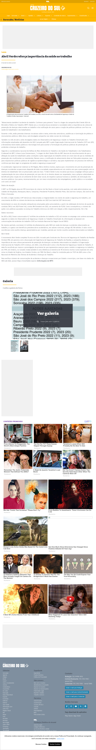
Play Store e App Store (73, 716)
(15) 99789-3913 (77, 676)
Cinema (5, 685)
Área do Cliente (5, 1)
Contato (92, 1)
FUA (35, 719)
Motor (4, 714)
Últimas (54, 19)
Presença (5, 726)
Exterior (5, 703)
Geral (22, 15)
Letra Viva (5, 708)
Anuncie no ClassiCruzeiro (41, 689)
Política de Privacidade (40, 677)
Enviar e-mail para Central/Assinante (77, 692)
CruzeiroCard (37, 703)
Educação (5, 693)
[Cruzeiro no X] (81, 706)
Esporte (47, 15)
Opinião (30, 15)
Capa (8, 15)
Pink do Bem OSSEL (39, 714)
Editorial (5, 701)
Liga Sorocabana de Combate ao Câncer (45, 731)
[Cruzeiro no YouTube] (76, 706)
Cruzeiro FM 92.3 (38, 705)
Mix (4, 712)
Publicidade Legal (39, 691)
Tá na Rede (6, 730)
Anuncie (86, 1)
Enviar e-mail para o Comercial (75, 696)
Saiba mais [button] (60, 738)
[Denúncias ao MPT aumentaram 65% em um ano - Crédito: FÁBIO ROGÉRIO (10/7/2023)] (24, 346)
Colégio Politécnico (39, 727)
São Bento (6, 728)
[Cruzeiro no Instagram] (71, 706)
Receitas (5, 718)
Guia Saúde (6, 705)
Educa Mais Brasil (8, 695)
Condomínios (6, 687)
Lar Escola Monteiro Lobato (41, 729)
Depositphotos (38, 710)
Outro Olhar (6, 724)
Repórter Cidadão (39, 693)
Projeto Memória (38, 675)
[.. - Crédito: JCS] (15, 346)
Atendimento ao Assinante (41, 685)
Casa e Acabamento (8, 683)
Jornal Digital (44, 19)
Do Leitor (5, 691)
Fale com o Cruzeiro (39, 683)
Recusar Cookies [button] (41, 744)
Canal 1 (5, 681)
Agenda (5, 675)
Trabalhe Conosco (39, 695)
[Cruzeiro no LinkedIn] (85, 706)
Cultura (39, 15)
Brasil (4, 679)
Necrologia (6, 722)
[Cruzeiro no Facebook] (67, 706)
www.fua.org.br (38, 725)
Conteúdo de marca (60, 15)
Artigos (5, 677)
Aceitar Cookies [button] (55, 744)
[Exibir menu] (92, 8)
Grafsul (36, 708)
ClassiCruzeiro (38, 701)
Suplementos (71, 15)
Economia (5, 699)
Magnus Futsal (7, 710)
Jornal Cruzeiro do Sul (48, 8)
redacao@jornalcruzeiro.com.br (10, 69)
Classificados (83, 15)
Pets (4, 716)
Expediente (37, 673)
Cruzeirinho (6, 689)
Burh (35, 712)
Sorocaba (14, 15)
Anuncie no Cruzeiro (39, 687)
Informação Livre (7, 706)
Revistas (5, 720)
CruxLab (36, 706)
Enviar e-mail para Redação (74, 688)
